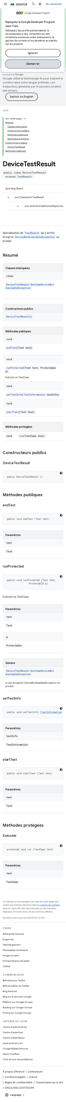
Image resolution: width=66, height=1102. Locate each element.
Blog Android (10, 991)
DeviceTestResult (17, 316)
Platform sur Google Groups (17, 1002)
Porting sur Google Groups (17, 1012)
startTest (12, 412)
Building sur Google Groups (17, 1007)
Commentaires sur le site (49, 1082)
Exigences (8, 939)
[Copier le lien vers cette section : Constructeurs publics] (49, 453)
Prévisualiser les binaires (15, 950)
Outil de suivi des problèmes (18, 1059)
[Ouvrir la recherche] (33, 4)
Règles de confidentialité (18, 1082)
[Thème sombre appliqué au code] (61, 473)
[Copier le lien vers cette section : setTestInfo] (24, 699)
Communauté (35, 1071)
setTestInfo (14, 394)
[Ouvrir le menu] (5, 4)
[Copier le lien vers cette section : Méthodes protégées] (47, 826)
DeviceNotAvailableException (35, 237)
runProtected (15, 367)
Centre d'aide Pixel (13, 1032)
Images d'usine (11, 955)
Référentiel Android (13, 933)
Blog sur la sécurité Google (17, 996)
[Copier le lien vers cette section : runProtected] (27, 567)
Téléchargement (11, 944)
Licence (33, 1077)
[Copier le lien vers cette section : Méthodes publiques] (45, 495)
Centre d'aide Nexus (14, 1037)
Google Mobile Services (15, 1048)
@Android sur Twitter (14, 980)
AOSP (5, 110)
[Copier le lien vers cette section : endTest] (18, 505)
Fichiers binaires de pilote (16, 960)
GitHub (6, 966)
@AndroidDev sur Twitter (16, 985)
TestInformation (34, 394)
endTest (11, 347)
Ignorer (33, 53)
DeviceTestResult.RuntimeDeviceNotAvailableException (29, 286)
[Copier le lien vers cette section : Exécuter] (20, 836)
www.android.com (13, 1043)
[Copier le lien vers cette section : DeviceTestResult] (33, 463)
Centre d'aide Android (15, 1026)
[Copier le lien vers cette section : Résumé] (21, 256)
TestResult (32, 233)
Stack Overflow (11, 1053)
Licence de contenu (50, 905)
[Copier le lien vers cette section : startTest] (20, 760)
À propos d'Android (13, 1071)
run (21, 436)
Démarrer (33, 64)
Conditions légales (15, 1077)
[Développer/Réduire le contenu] (25, 119)
